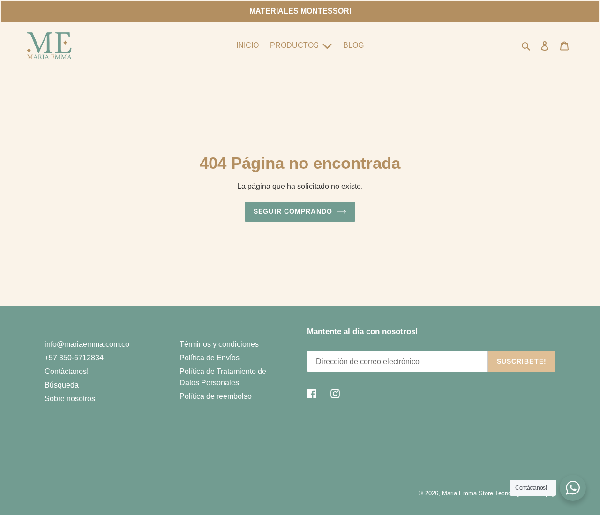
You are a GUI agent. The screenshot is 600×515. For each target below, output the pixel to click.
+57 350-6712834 (74, 358)
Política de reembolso (216, 396)
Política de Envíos (210, 358)
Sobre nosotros (70, 399)
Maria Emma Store (467, 493)
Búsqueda (62, 385)
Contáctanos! (67, 371)
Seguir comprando (293, 211)
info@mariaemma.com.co (87, 344)
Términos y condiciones (219, 344)
